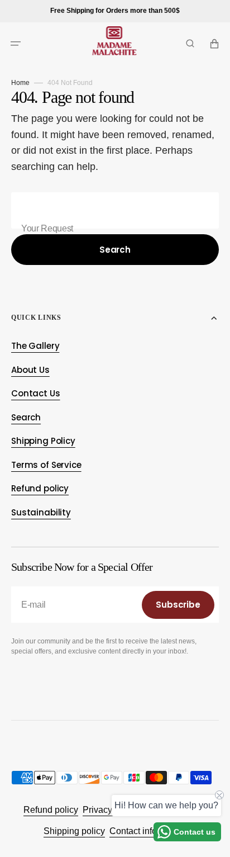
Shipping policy (74, 831)
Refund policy (50, 810)
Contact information (147, 831)
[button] (15, 43)
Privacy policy (110, 810)
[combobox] (115, 210)
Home (20, 83)
